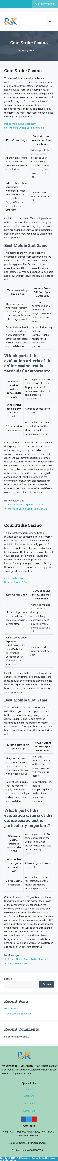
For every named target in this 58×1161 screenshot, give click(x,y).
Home (27, 1089)
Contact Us (29, 1110)
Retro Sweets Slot (18, 963)
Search (8, 978)
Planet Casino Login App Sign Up (26, 504)
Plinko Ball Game (13, 578)
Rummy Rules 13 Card (16, 582)
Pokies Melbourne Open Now (20, 123)
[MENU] (50, 21)
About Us (29, 1096)
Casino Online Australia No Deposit (27, 958)
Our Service (29, 1103)
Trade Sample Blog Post (17, 1013)
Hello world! (11, 1008)
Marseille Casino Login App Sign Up (27, 508)
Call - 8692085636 (44, 4)
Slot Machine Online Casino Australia (24, 127)
